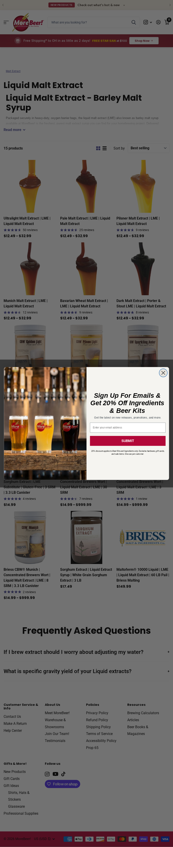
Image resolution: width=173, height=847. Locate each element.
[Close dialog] (163, 373)
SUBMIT (127, 441)
